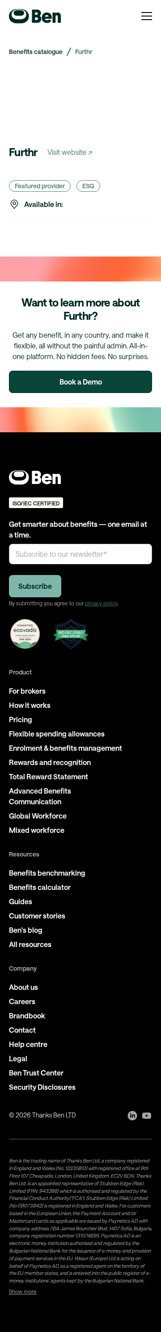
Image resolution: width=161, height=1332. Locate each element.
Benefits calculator (40, 887)
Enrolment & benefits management (65, 748)
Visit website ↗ (69, 152)
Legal (18, 1058)
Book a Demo (80, 381)
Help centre (28, 1044)
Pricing (20, 719)
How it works (30, 705)
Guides (20, 901)
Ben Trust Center (36, 1072)
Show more (23, 1291)
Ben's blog (25, 930)
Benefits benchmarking (47, 873)
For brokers (27, 691)
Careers (22, 1001)
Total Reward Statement (48, 776)
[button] (146, 16)
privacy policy (101, 603)
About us (23, 987)
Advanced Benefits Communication (40, 796)
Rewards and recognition (50, 762)
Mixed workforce (36, 830)
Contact (22, 1030)
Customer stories (37, 915)
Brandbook (27, 1015)
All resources (30, 944)
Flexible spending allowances (57, 733)
